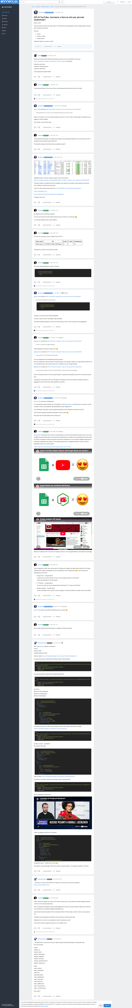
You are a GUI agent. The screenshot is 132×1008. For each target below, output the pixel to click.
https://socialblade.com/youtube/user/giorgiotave (67, 188)
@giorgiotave (61, 337)
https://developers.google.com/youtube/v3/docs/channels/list (59, 656)
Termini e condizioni (8, 1004)
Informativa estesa (43, 1006)
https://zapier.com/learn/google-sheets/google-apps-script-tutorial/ (52, 446)
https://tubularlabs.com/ (40, 191)
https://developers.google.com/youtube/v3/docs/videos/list (58, 776)
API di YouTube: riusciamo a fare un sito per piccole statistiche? (64, 109)
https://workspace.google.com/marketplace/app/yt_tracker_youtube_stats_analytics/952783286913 (62, 180)
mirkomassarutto (42, 642)
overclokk (40, 84)
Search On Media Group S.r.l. (9, 1005)
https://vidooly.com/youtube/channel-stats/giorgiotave (49, 194)
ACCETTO (107, 1005)
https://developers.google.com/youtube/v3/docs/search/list (50, 728)
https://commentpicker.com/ (42, 885)
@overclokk (37, 109)
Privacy (3, 1004)
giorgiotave (42, 12)
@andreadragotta (67, 404)
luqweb (39, 55)
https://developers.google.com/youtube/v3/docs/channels (50, 61)
